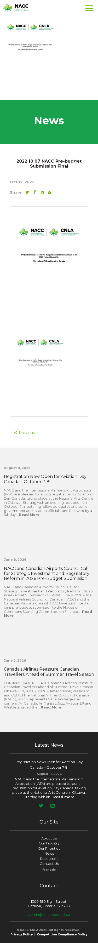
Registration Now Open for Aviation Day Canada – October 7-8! (45, 479)
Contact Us (49, 863)
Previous (27, 432)
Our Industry (49, 843)
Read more (63, 797)
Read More (29, 514)
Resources (49, 858)
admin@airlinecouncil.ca (49, 914)
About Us (49, 838)
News (49, 853)
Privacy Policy (21, 934)
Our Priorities (49, 848)
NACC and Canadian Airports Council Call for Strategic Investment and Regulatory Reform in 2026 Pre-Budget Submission (46, 573)
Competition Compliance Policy (62, 934)
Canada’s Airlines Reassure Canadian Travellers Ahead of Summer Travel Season (49, 672)
